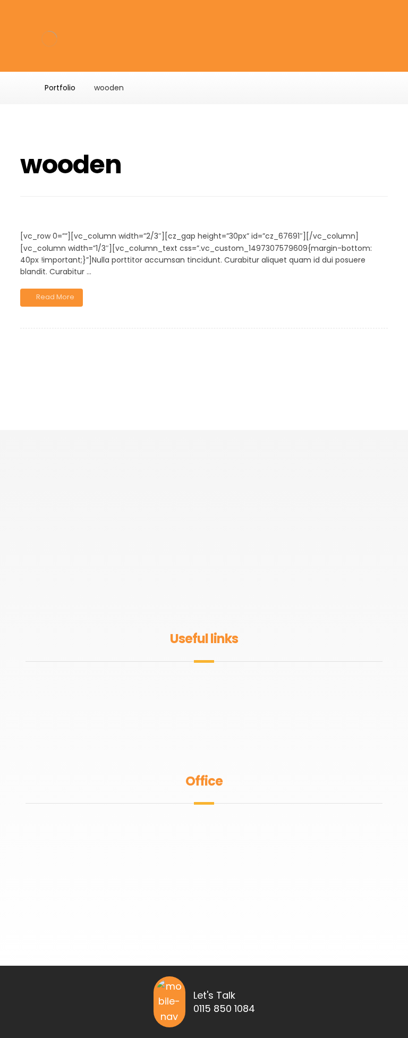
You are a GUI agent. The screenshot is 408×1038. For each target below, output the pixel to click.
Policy (210, 720)
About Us (211, 686)
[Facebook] (187, 594)
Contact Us (210, 737)
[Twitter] (204, 594)
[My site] (49, 38)
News (210, 703)
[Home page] (23, 87)
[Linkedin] (221, 594)
